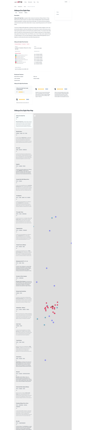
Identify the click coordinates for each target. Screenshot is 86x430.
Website (26, 12)
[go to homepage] (18, 2)
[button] (44, 325)
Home (15, 6)
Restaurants (20, 6)
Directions (20, 12)
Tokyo (25, 6)
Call (16, 12)
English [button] (66, 1)
